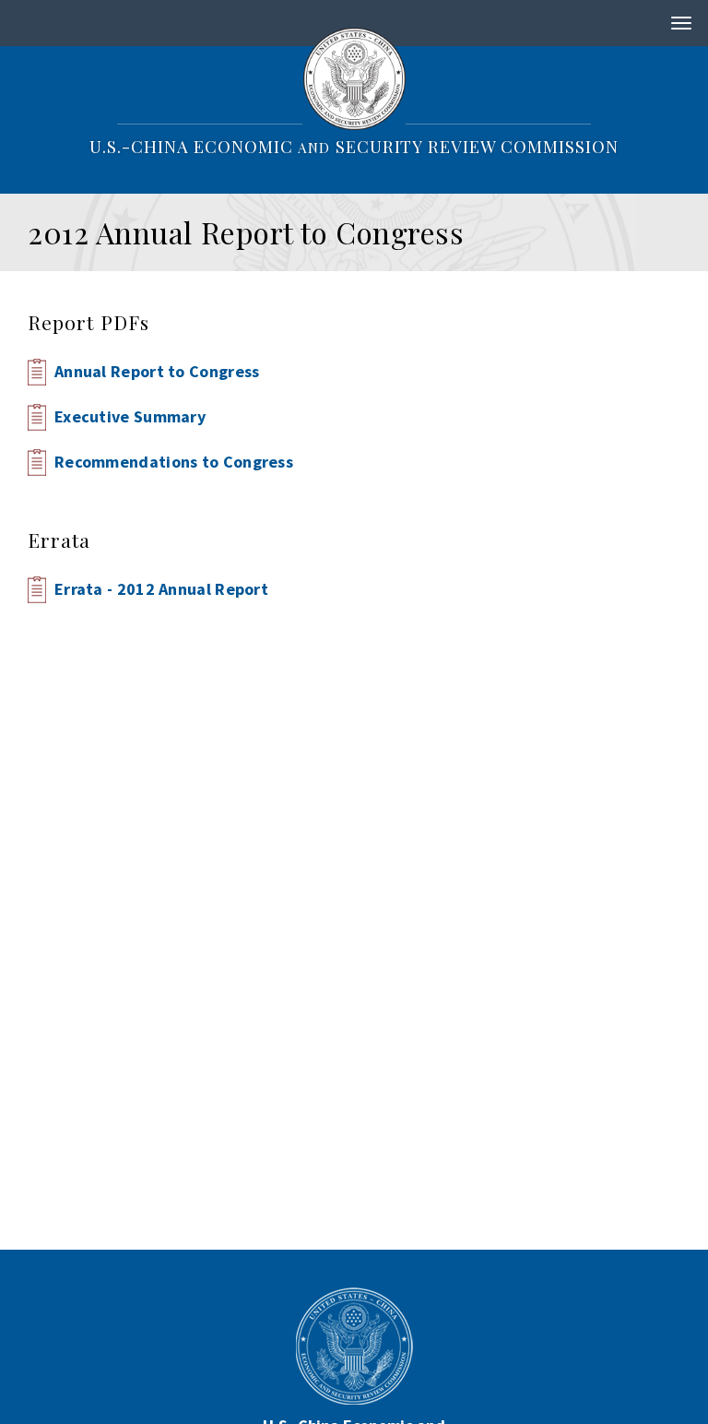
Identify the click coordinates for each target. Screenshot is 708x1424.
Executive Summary (130, 416)
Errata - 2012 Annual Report (161, 588)
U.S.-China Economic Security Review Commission (353, 146)
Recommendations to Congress (173, 461)
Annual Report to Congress (157, 371)
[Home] (354, 78)
